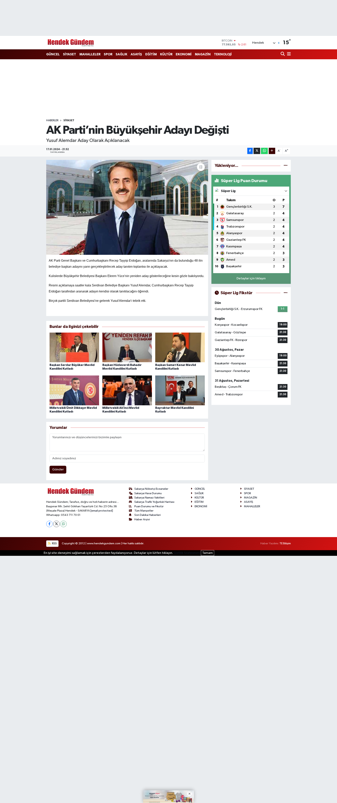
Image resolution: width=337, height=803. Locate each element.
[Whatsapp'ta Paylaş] (264, 151)
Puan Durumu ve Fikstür (149, 506)
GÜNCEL (53, 54)
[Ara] (283, 54)
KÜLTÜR (166, 54)
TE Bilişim (285, 543)
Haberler (52, 120)
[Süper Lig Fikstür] (285, 293)
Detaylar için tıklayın (251, 278)
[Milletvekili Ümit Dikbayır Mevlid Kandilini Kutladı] (74, 390)
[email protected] (101, 510)
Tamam (207, 553)
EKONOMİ (184, 54)
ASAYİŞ (136, 54)
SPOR (108, 54)
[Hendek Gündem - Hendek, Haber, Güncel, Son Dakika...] (70, 43)
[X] (56, 524)
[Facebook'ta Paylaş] (250, 151)
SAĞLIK (121, 54)
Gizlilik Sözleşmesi (187, 553)
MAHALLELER (89, 54)
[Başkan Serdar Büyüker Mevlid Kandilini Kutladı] (74, 347)
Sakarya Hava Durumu (148, 493)
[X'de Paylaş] (257, 151)
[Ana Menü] (288, 54)
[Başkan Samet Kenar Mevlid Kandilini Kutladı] (180, 347)
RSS (54, 543)
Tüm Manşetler (143, 510)
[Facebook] (49, 524)
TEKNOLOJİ (223, 54)
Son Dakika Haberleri (147, 514)
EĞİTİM (151, 54)
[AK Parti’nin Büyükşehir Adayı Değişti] (127, 207)
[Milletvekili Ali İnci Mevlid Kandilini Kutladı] (127, 390)
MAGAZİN (203, 54)
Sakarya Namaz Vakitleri (149, 497)
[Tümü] (285, 165)
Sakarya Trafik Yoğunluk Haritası (154, 501)
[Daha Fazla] (272, 151)
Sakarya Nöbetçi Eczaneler (151, 488)
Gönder (58, 469)
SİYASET (69, 54)
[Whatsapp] (63, 524)
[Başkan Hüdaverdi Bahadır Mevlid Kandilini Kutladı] (127, 347)
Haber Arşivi (142, 519)
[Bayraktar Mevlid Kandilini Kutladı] (180, 390)
